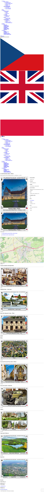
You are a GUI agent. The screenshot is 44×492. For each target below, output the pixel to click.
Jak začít (3, 138)
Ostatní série (7, 16)
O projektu (3, 24)
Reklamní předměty (8, 159)
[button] (1, 238)
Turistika (7, 11)
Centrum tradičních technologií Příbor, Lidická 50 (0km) (9, 233)
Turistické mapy (8, 20)
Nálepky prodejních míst (9, 22)
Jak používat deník (8, 2)
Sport (6, 14)
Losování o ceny (8, 5)
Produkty (3, 10)
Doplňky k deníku (8, 18)
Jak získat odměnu (8, 4)
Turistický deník (8, 155)
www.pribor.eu (32, 200)
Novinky (3, 23)
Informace (3, 30)
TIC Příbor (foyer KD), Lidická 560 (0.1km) (8, 234)
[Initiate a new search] (42, 238)
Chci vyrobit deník (8, 8)
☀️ (0, 37)
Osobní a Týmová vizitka (9, 3)
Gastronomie (7, 13)
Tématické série (8, 15)
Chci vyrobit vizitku (8, 145)
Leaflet (38, 262)
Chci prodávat (7, 7)
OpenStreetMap (41, 262)
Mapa (3, 9)
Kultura (7, 12)
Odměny (7, 142)
